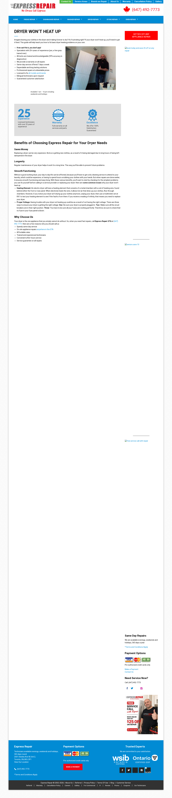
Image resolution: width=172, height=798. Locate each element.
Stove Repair (112, 19)
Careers (67, 785)
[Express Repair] (32, 8)
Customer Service (123, 783)
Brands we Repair (99, 1)
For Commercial (89, 785)
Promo (116, 785)
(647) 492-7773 (146, 9)
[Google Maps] (148, 770)
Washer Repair (73, 19)
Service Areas (81, 1)
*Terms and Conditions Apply (136, 647)
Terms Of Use (102, 783)
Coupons (127, 785)
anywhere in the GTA (45, 229)
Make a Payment (131, 669)
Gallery (158, 1)
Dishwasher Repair (51, 19)
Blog (112, 783)
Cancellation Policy (143, 1)
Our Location (24, 762)
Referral (78, 783)
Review (107, 785)
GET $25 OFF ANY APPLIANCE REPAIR (141, 35)
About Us (115, 1)
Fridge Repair (29, 19)
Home (15, 19)
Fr (100, 785)
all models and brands (37, 73)
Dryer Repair (93, 19)
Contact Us (66, 1)
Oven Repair (131, 19)
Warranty (127, 1)
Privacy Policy (89, 783)
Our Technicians (140, 785)
